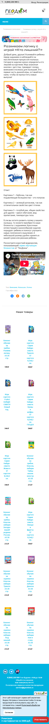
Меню (5, 22)
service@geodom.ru (24, 688)
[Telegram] (22, 295)
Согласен (9, 712)
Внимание (13, 287)
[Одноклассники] (16, 295)
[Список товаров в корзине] (45, 12)
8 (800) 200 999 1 (12, 2)
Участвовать (40, 719)
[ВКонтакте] (11, 295)
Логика (29, 287)
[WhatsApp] (27, 295)
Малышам (22, 287)
